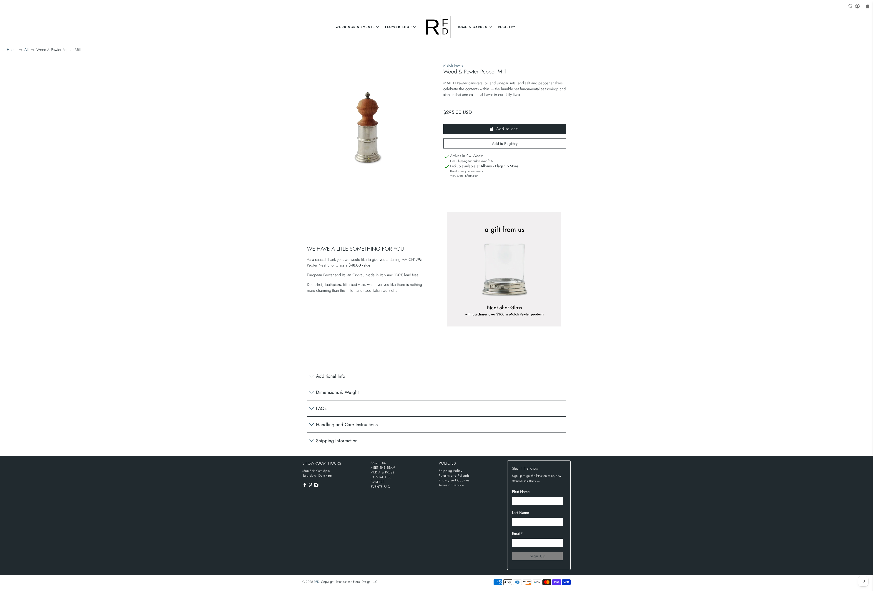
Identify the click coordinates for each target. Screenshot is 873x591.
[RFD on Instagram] (316, 486)
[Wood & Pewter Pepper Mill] (368, 128)
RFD (316, 581)
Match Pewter (454, 65)
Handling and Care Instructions (347, 424)
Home (12, 50)
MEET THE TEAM (383, 467)
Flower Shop (398, 27)
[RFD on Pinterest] (310, 486)
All (26, 50)
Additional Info (330, 376)
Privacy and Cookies (454, 480)
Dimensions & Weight (337, 392)
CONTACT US (381, 477)
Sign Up (537, 556)
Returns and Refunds (454, 475)
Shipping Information (337, 440)
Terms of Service (451, 485)
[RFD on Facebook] (304, 486)
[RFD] (436, 27)
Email (517, 533)
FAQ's (321, 408)
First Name (521, 491)
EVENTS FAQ (380, 486)
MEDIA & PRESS (382, 472)
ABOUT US (378, 462)
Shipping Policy (450, 470)
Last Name (520, 512)
